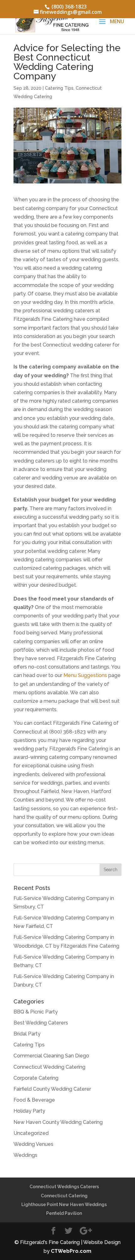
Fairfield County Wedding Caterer (52, 1089)
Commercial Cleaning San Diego (51, 1056)
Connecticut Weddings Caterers (64, 1186)
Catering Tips (59, 88)
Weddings (25, 1155)
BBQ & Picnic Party (36, 1012)
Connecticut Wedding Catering (49, 1067)
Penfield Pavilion (64, 1213)
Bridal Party (27, 1034)
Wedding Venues (33, 1144)
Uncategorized (31, 1133)
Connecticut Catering (64, 1195)
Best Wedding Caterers (41, 1023)
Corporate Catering (36, 1078)
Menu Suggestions (85, 675)
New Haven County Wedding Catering (58, 1122)
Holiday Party (29, 1111)
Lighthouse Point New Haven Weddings (64, 1204)
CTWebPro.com (71, 1251)
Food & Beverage (34, 1100)
